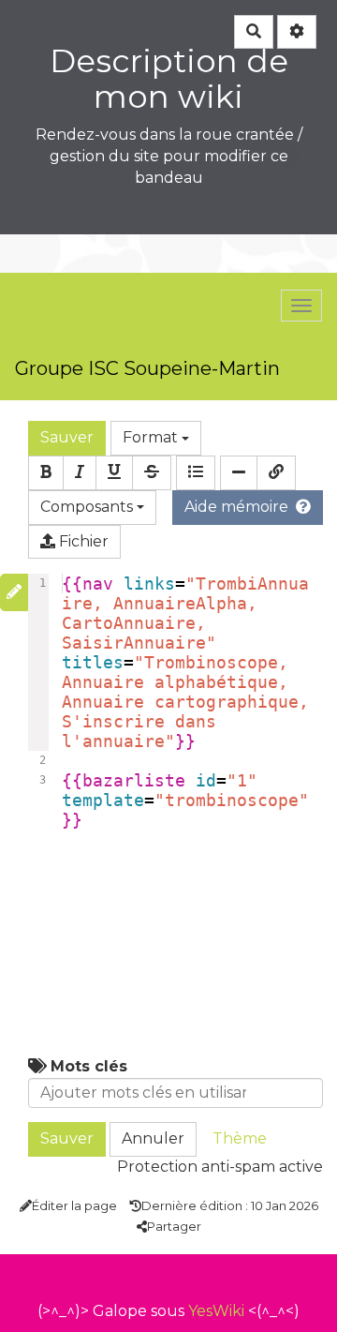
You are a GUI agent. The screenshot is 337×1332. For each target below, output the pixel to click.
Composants (88, 507)
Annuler (153, 1138)
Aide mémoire (236, 507)
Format (152, 437)
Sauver (67, 437)
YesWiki (216, 1311)
